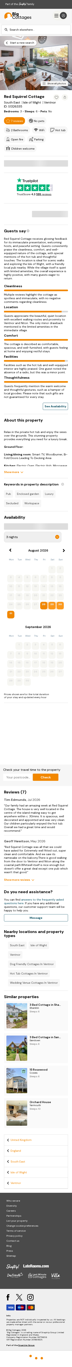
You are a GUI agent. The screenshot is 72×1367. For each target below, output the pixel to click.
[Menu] (60, 15)
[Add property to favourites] (56, 97)
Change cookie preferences (22, 1225)
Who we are (13, 1200)
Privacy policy (14, 1235)
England (16, 1151)
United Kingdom (21, 1140)
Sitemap (11, 1255)
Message (36, 918)
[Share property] (65, 97)
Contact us (12, 1240)
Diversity (11, 1205)
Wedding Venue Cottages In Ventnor (34, 982)
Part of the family (19, 4)
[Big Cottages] (16, 15)
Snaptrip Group (26, 1345)
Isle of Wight (39, 945)
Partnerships (13, 1215)
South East (17, 945)
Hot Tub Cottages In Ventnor (29, 973)
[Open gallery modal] (36, 63)
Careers (11, 1210)
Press (9, 1250)
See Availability (55, 406)
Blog (9, 1245)
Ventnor (15, 954)
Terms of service (16, 1230)
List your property (17, 1220)
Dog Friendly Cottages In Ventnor (32, 964)
